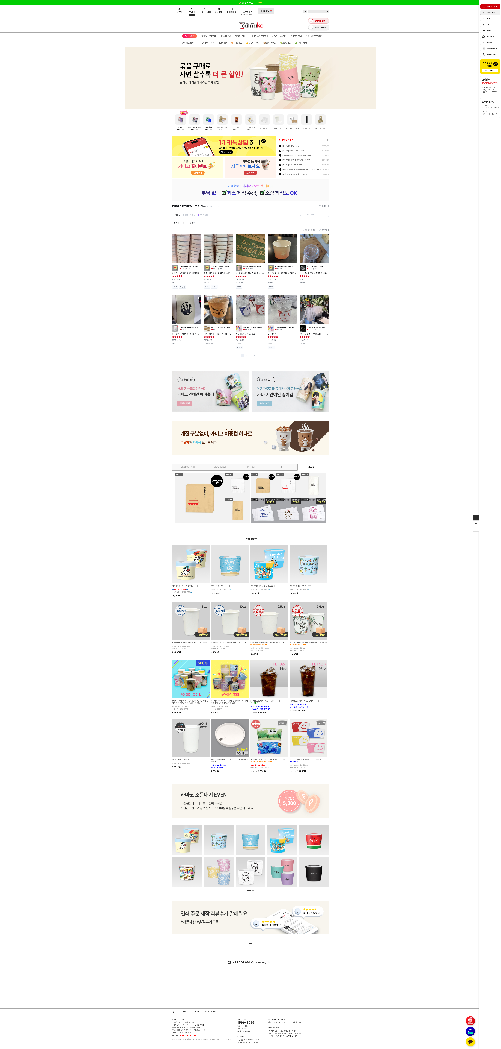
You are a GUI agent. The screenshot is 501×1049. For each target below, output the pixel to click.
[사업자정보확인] (198, 1025)
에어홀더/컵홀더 (241, 36)
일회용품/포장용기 (189, 43)
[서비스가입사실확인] (290, 1036)
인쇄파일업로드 (492, 6)
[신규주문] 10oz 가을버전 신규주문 (293, 151)
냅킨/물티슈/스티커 (279, 36)
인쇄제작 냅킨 (313, 467)
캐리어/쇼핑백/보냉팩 (260, 36)
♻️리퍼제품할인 (301, 43)
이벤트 (489, 31)
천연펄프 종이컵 (250, 467)
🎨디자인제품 (236, 43)
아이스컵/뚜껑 (225, 36)
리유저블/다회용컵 (207, 43)
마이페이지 (231, 7)
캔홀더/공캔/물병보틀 (314, 36)
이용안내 (184, 1012)
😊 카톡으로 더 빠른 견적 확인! (250, 3)
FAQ (488, 25)
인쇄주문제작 (190, 35)
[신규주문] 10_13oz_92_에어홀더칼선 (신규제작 (297, 155)
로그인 (179, 7)
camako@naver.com (187, 1035)
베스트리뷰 (490, 37)
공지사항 (490, 19)
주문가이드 (247, 7)
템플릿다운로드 (492, 13)
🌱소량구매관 (285, 43)
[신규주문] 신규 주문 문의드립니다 (292, 165)
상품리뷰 (490, 43)
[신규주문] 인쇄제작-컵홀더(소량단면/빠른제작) (296, 160)
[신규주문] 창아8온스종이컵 (290, 146)
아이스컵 (282, 467)
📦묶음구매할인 (269, 43)
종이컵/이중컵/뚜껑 (208, 36)
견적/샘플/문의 (492, 48)
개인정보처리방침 (210, 1012)
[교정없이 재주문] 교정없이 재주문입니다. (294, 174)
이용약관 (196, 1012)
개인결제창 (223, 43)
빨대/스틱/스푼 (296, 36)
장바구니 (205, 7)
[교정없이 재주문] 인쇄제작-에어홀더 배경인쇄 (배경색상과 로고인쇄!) (302, 169)
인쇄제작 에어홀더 (219, 467)
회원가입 (192, 7)
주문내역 (218, 7)
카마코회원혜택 (492, 55)
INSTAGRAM (252, 962)
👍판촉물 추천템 (252, 43)
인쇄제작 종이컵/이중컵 (188, 467)
